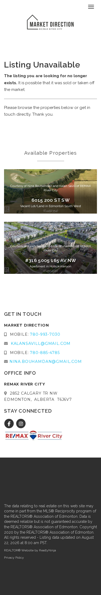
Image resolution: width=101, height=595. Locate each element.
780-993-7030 (45, 334)
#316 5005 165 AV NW (50, 260)
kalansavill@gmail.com (41, 343)
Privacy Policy (14, 557)
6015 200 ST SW (50, 200)
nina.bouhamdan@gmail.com (45, 361)
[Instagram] (21, 424)
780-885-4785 (45, 352)
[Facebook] (10, 424)
